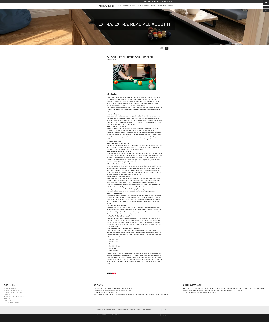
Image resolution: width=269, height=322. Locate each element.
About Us (7, 298)
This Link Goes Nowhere (11, 302)
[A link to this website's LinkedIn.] (169, 310)
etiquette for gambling (120, 208)
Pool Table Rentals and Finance (13, 292)
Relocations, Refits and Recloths (14, 296)
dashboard (108, 314)
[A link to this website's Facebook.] (161, 310)
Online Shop (7, 294)
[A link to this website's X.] (165, 310)
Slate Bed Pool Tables (10, 288)
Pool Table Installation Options (13, 290)
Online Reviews (8, 300)
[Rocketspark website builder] (163, 315)
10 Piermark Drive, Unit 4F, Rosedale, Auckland (117, 290)
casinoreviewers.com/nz (114, 106)
